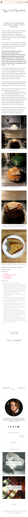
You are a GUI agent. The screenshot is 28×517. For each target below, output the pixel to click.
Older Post (21, 388)
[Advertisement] (14, 379)
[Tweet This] (13, 333)
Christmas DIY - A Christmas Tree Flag (13, 488)
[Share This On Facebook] (10, 333)
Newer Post (7, 388)
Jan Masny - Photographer (13, 463)
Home (14, 388)
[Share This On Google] (17, 333)
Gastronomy (16, 331)
